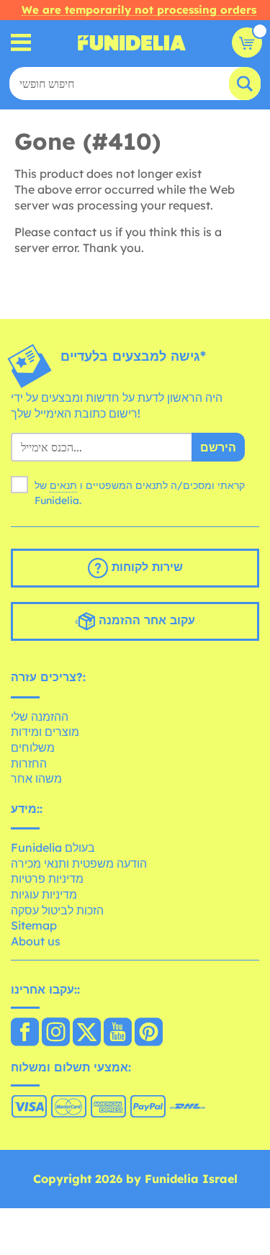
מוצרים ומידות (45, 731)
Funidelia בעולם (53, 847)
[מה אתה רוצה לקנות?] (21, 43)
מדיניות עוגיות (44, 894)
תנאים (63, 485)
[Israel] (25, 1033)
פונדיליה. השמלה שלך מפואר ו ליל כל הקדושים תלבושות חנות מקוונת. (132, 42)
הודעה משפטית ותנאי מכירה (79, 863)
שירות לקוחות (145, 566)
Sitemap (34, 925)
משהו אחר (36, 778)
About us (35, 941)
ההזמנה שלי (39, 716)
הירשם (218, 447)
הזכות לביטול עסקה (57, 910)
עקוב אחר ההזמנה (145, 620)
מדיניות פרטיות (47, 878)
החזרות (29, 763)
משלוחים (33, 747)
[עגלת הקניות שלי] (247, 42)
